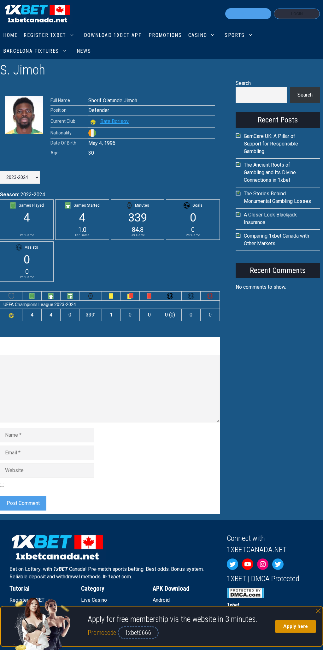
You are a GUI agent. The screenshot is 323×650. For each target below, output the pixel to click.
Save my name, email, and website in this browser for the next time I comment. (93, 485)
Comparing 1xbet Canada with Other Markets (276, 239)
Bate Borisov (114, 121)
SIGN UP (248, 13)
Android (161, 600)
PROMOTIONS (165, 35)
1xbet (233, 605)
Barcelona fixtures (31, 51)
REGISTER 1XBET (45, 35)
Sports (235, 35)
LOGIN (297, 13)
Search (243, 83)
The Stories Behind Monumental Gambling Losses (277, 197)
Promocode (103, 632)
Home (10, 35)
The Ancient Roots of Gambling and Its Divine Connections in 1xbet (270, 172)
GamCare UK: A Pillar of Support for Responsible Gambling (271, 143)
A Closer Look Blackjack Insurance (270, 218)
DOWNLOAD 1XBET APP (113, 35)
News (84, 51)
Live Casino (94, 600)
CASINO (197, 35)
